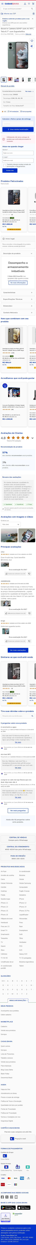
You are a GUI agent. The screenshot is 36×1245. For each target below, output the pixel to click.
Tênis (21, 938)
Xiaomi (3, 946)
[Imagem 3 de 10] (16, 79)
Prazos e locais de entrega (10, 1097)
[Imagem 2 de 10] (10, 79)
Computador (23, 887)
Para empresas (6, 1066)
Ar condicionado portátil (6, 967)
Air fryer (3, 871)
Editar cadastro (6, 1015)
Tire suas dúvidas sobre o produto (17, 711)
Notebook (4, 922)
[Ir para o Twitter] (6, 1197)
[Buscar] (32, 8)
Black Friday (5, 1074)
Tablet (21, 966)
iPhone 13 (4, 907)
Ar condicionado (24, 871)
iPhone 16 (4, 915)
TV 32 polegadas (25, 958)
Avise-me (10, 170)
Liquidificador (23, 915)
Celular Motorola (6, 883)
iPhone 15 (4, 911)
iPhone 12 (22, 903)
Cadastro (4, 1026)
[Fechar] (32, 19)
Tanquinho (4, 938)
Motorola (28, 34)
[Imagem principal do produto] (18, 55)
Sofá (20, 934)
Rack (21, 926)
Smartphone (23, 930)
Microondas (23, 919)
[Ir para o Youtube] (16, 1197)
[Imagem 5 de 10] (29, 79)
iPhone (21, 899)
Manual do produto (7, 86)
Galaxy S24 (23, 954)
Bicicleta (22, 875)
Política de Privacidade (8, 1113)
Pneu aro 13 (5, 926)
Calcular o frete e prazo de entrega (16, 119)
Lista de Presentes (7, 1054)
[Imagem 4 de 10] (23, 79)
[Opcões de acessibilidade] (33, 13)
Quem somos (5, 1046)
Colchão (3, 887)
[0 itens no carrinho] (33, 3)
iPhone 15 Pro (24, 911)
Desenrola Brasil (6, 1078)
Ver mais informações (18, 283)
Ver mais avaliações (18, 650)
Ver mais (28, 91)
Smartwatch (5, 934)
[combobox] (16, 9)
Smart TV (4, 930)
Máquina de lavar (6, 919)
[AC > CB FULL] (4, 385)
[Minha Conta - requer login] (25, 4)
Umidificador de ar (7, 962)
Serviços (4, 1034)
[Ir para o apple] (23, 1207)
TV (2, 942)
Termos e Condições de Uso (10, 1117)
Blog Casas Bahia (7, 1070)
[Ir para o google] (8, 1207)
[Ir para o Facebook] (2, 1197)
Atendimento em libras (9, 1093)
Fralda (3, 895)
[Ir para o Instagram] (11, 1197)
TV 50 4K (4, 958)
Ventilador (22, 942)
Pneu (21, 922)
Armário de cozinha (7, 875)
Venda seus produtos (8, 1030)
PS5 (20, 946)
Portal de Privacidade (8, 1109)
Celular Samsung (25, 883)
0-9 (3, 981)
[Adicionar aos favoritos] (31, 40)
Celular (21, 879)
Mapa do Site (5, 1089)
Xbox (2, 950)
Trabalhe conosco (7, 1058)
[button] (32, 438)
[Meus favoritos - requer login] (29, 4)
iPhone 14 (22, 907)
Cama (3, 879)
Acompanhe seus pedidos (10, 1011)
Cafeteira (4, 954)
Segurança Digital (7, 1121)
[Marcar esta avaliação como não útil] (29, 574)
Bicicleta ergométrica (26, 962)
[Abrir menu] (2, 3)
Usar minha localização (19, 129)
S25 (20, 950)
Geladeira (22, 895)
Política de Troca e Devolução (11, 1101)
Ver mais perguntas (18, 811)
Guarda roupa (5, 899)
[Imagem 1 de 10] (3, 79)
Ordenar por (5, 521)
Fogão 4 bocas (24, 891)
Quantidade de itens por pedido (12, 1105)
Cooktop (4, 891)
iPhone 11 (4, 903)
